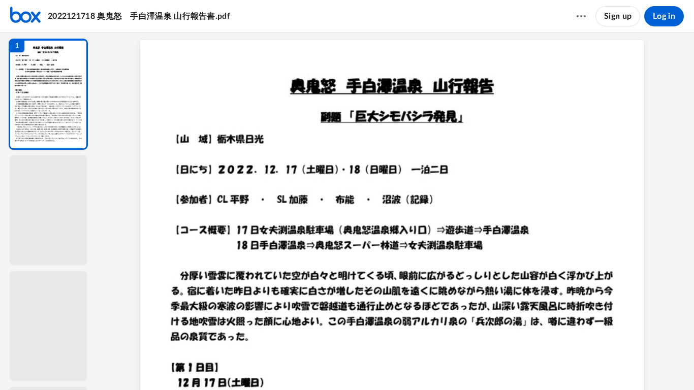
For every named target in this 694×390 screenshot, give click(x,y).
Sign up (618, 16)
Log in (664, 16)
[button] (48, 94)
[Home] (25, 16)
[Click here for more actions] (581, 16)
